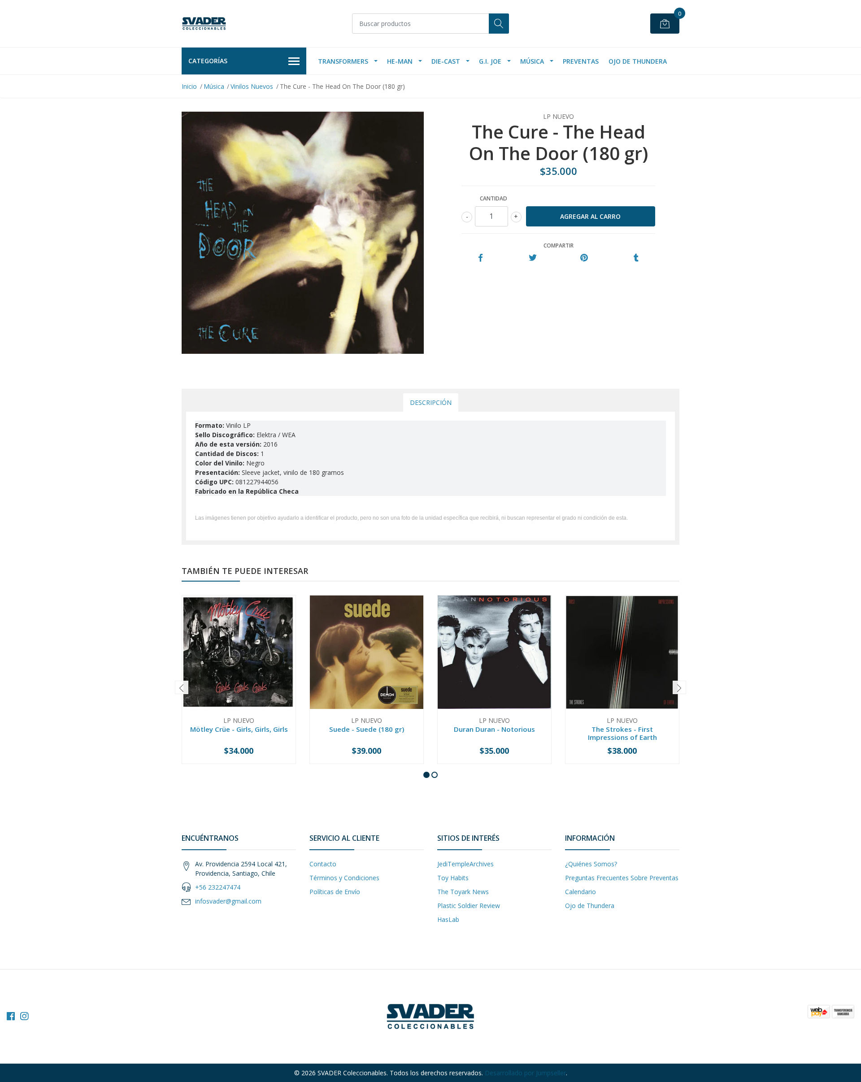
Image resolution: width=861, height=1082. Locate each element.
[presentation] (181, 687)
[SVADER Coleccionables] (204, 23)
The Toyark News (463, 891)
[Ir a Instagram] (24, 1016)
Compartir (559, 245)
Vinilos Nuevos (251, 86)
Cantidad (493, 198)
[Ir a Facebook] (11, 1016)
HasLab (448, 919)
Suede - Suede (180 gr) (366, 729)
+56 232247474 (217, 887)
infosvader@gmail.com (228, 901)
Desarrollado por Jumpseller (525, 1073)
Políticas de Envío (334, 891)
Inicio (189, 86)
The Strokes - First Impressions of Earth (622, 733)
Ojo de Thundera (638, 61)
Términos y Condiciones (344, 877)
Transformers (343, 61)
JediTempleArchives (465, 864)
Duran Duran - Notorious (494, 729)
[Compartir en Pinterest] (584, 258)
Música (532, 61)
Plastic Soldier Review (468, 905)
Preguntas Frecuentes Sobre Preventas (621, 877)
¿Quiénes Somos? (591, 864)
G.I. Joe (490, 61)
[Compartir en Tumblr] (636, 258)
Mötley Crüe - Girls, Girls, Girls (239, 729)
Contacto (322, 864)
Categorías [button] (207, 60)
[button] (426, 775)
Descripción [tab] (431, 402)
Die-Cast (445, 61)
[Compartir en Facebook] (480, 258)
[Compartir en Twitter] (532, 258)
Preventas (581, 61)
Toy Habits (453, 877)
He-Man (400, 61)
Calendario (580, 891)
